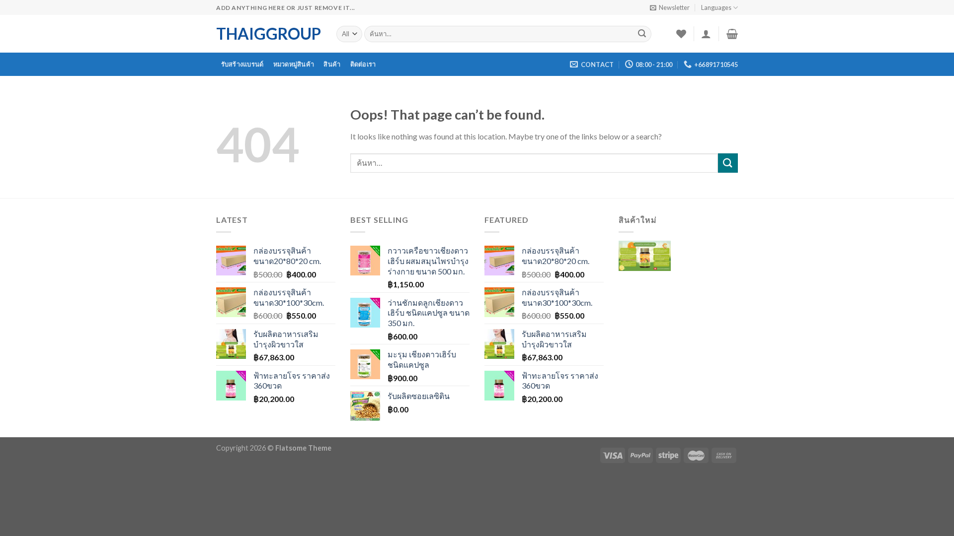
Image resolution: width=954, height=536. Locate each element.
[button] (644, 263)
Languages (716, 7)
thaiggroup (268, 34)
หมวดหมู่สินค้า (294, 64)
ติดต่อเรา (363, 64)
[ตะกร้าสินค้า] (732, 34)
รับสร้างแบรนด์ (242, 64)
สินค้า (331, 64)
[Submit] (642, 34)
